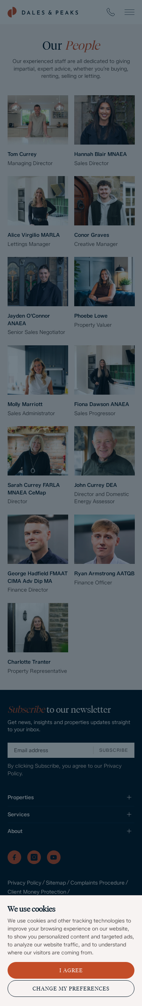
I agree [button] (71, 970)
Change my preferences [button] (71, 989)
